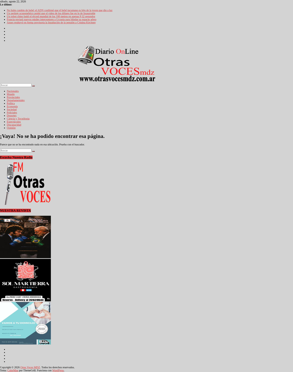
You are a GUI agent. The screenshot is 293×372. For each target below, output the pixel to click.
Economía (12, 106)
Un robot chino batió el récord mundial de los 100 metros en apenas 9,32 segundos (51, 16)
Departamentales (16, 100)
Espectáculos (14, 121)
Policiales (12, 112)
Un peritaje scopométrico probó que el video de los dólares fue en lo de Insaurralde (51, 13)
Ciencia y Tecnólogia (18, 118)
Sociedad (12, 109)
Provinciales (13, 97)
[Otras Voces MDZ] (118, 81)
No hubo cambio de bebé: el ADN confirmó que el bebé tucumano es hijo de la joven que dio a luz (59, 10)
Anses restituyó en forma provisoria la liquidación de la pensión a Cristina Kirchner (51, 22)
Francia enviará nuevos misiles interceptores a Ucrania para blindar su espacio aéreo (51, 19)
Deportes (11, 115)
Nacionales (13, 91)
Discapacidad (14, 124)
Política (11, 103)
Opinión (11, 127)
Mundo (11, 94)
